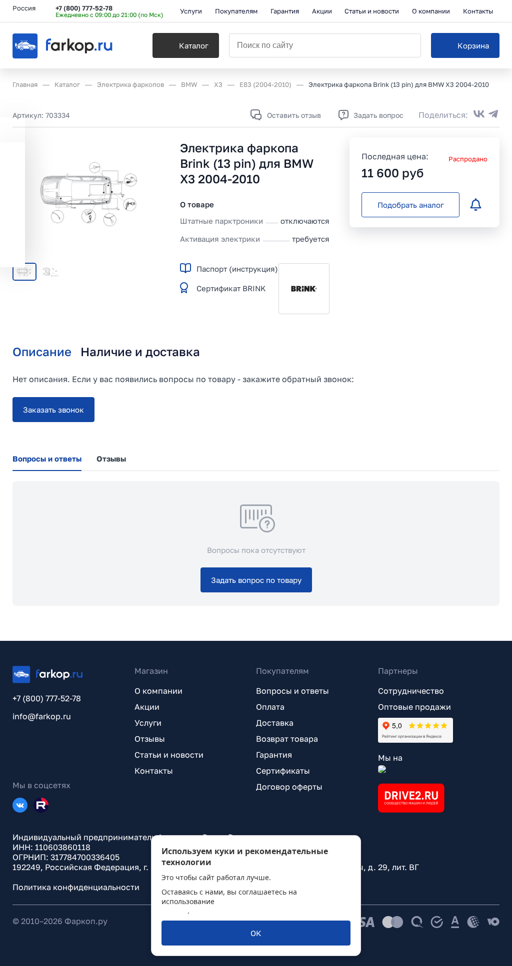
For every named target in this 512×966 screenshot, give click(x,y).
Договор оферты (289, 787)
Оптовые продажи (414, 707)
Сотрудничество (411, 691)
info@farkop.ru (41, 716)
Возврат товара (287, 739)
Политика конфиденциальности (76, 887)
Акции (147, 707)
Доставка (275, 723)
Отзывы (149, 739)
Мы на (390, 758)
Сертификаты (283, 771)
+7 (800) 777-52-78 (84, 8)
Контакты (153, 771)
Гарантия (274, 755)
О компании (158, 691)
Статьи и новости (169, 755)
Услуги (148, 723)
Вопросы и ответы (292, 691)
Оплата (270, 707)
